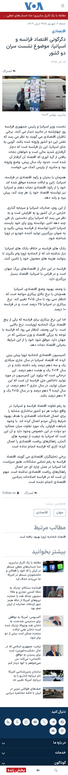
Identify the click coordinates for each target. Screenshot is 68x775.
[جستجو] (56, 770)
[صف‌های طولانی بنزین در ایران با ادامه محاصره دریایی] (53, 692)
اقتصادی (59, 31)
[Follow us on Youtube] (35, 722)
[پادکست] (62, 731)
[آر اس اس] (8, 722)
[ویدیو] (38, 770)
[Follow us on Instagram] (26, 722)
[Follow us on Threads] (17, 722)
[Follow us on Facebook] (62, 722)
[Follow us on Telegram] (53, 722)
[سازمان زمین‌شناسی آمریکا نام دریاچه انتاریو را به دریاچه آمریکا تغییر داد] (53, 675)
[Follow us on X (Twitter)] (44, 722)
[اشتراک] (53, 731)
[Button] (9, 71)
